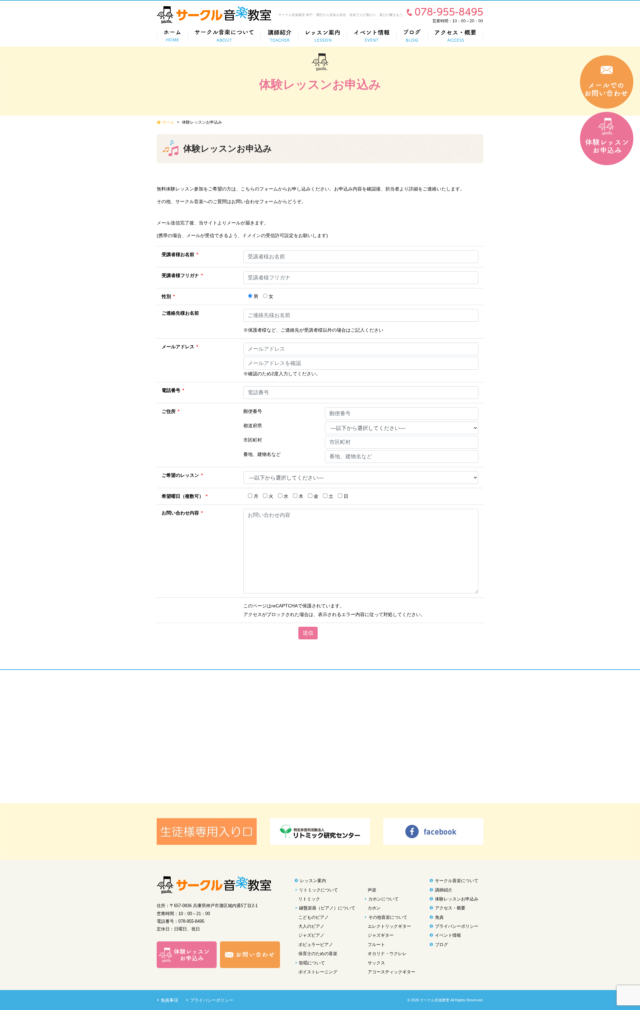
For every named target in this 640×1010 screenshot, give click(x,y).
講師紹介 (443, 889)
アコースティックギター (391, 971)
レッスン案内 (313, 880)
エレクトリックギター (389, 926)
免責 (439, 917)
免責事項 (169, 1000)
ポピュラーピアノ (315, 944)
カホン (374, 907)
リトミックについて (318, 889)
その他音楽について (387, 917)
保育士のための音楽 (317, 953)
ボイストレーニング (317, 971)
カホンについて (383, 898)
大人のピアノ (311, 926)
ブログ (441, 944)
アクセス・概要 (450, 907)
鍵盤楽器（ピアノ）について (327, 907)
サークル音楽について (456, 880)
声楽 (372, 889)
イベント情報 (448, 935)
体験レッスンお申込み (456, 898)
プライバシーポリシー (456, 926)
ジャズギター (381, 935)
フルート (376, 944)
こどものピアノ (313, 917)
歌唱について (312, 962)
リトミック (309, 898)
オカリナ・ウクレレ (387, 953)
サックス (376, 962)
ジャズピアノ (311, 935)
